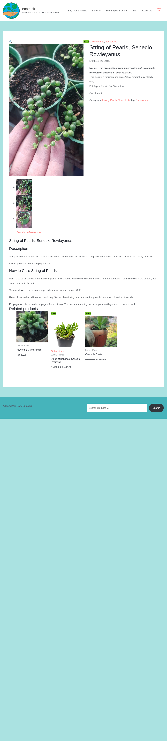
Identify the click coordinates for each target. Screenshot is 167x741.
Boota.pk (28, 9)
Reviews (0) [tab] (35, 232)
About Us (147, 10)
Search (156, 407)
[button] (10, 41)
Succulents (111, 41)
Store (95, 10)
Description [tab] (22, 232)
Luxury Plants (96, 41)
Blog (134, 10)
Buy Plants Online (77, 10)
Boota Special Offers (117, 10)
